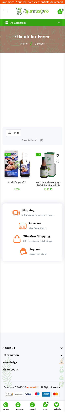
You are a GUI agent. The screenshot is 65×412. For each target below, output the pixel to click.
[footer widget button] (32, 347)
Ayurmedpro (32, 387)
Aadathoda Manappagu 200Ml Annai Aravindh (48, 184)
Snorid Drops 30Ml (16, 182)
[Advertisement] (32, 87)
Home (24, 43)
